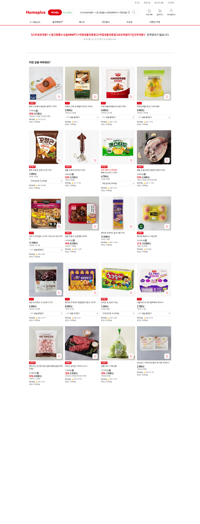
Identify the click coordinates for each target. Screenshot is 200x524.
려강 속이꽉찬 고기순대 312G (41, 302)
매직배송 (55, 12)
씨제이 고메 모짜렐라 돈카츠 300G (79, 106)
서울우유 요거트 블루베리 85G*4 (150, 302)
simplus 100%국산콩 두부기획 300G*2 (153, 363)
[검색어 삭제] (129, 12)
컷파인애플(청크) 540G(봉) (148, 106)
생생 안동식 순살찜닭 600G (76, 236)
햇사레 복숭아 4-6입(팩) (147, 236)
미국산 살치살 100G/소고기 (76, 366)
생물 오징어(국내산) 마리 (75, 170)
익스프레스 (67, 12)
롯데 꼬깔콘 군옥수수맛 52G (40, 170)
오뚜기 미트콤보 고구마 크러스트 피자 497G (46, 237)
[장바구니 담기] (59, 96)
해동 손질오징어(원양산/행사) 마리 (151, 170)
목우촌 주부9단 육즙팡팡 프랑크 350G (80, 302)
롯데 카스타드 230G (109, 173)
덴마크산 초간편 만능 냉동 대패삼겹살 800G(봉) (46, 367)
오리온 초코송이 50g (109, 302)
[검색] (135, 12)
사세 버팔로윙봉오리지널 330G (113, 106)
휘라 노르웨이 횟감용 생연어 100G (43, 106)
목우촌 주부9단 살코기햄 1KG (113, 233)
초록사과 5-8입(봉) (109, 366)
